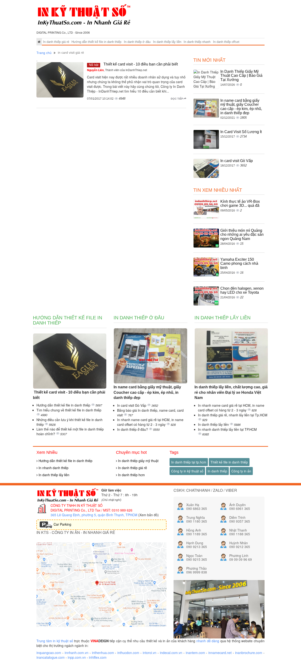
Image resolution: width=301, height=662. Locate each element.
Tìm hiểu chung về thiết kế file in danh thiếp (68, 410)
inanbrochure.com (248, 652)
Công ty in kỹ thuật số (187, 471)
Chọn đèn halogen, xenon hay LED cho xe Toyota (242, 290)
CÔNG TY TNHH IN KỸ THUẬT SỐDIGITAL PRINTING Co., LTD (77, 507)
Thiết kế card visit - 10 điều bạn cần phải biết (140, 64)
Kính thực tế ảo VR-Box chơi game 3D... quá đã (240, 203)
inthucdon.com (128, 652)
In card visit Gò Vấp (236, 161)
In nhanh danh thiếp (53, 467)
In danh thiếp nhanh (197, 42)
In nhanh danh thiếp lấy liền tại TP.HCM (227, 429)
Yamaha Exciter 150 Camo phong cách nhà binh (239, 263)
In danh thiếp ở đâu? (133, 429)
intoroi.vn (149, 652)
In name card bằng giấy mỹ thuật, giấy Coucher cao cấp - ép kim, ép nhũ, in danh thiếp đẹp (241, 106)
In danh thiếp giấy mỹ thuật (137, 460)
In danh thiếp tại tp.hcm (188, 462)
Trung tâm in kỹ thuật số (54, 640)
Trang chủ (43, 53)
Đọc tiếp (177, 98)
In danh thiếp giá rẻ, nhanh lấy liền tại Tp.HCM (232, 415)
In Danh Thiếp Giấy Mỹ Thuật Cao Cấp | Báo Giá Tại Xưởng (241, 75)
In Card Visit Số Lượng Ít (241, 132)
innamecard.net (220, 652)
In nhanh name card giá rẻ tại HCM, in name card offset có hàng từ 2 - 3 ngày (150, 422)
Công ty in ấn (241, 471)
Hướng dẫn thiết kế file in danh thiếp (96, 42)
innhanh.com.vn (76, 652)
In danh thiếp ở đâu (137, 42)
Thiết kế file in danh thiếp (229, 462)
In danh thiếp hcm (131, 474)
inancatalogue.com (50, 657)
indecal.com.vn (171, 652)
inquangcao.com (48, 652)
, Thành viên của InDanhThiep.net (117, 70)
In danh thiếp (217, 471)
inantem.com (195, 652)
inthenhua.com (103, 652)
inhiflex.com (98, 657)
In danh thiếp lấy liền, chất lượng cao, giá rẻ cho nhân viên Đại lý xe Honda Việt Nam (231, 392)
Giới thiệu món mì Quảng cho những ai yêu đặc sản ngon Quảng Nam (242, 234)
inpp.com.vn (77, 657)
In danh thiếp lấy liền (167, 42)
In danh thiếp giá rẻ (56, 42)
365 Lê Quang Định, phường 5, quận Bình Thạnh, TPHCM (94, 514)
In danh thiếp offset (226, 42)
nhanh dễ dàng (207, 640)
